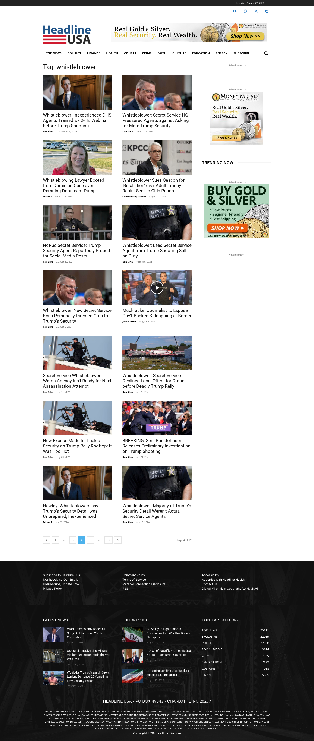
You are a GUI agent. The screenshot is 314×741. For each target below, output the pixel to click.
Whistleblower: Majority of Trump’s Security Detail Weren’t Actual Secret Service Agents (156, 511)
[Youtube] (234, 11)
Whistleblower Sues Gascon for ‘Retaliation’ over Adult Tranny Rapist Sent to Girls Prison (153, 185)
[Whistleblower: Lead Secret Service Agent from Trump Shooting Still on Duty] (157, 222)
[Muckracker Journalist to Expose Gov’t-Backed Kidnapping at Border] (157, 287)
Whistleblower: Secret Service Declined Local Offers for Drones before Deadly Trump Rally (154, 381)
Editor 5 (47, 522)
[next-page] (118, 540)
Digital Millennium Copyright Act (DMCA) (230, 588)
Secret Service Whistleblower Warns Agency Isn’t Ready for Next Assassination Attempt (77, 381)
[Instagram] (267, 11)
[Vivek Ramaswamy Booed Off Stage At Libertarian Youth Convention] (53, 634)
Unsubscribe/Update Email (61, 584)
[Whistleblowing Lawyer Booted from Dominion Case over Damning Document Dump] (77, 157)
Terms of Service (134, 579)
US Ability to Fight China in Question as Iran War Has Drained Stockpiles (169, 633)
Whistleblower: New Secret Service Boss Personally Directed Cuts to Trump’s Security (77, 316)
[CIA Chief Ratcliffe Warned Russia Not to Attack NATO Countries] (132, 656)
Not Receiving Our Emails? (61, 579)
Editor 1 (47, 196)
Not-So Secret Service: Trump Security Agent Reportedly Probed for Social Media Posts (76, 251)
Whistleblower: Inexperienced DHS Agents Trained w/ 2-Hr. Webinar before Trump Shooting (77, 120)
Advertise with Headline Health (223, 579)
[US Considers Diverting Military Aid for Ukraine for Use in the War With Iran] (53, 656)
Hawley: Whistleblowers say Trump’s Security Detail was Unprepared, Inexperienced (70, 511)
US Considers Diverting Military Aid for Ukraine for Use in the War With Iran (88, 655)
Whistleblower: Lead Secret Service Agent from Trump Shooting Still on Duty (157, 251)
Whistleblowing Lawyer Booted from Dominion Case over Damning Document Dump (73, 185)
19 (108, 540)
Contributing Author (134, 196)
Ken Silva (48, 131)
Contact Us (209, 584)
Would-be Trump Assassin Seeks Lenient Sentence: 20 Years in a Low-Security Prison (88, 677)
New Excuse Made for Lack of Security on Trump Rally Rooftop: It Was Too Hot (77, 446)
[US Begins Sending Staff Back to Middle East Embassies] (132, 676)
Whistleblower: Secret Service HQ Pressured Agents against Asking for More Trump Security (155, 120)
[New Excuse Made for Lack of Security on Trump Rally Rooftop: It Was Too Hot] (77, 418)
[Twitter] (256, 11)
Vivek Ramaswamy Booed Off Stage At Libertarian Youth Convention (86, 633)
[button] (266, 53)
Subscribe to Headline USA (62, 575)
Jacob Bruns (129, 321)
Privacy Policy (53, 588)
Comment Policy (133, 575)
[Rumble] (245, 11)
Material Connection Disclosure (143, 584)
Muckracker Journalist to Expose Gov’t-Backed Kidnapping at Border (156, 313)
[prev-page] (46, 540)
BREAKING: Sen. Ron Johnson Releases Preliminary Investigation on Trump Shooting (156, 446)
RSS (125, 588)
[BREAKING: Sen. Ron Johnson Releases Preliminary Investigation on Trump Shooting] (157, 418)
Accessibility (210, 575)
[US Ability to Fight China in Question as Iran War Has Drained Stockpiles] (132, 634)
